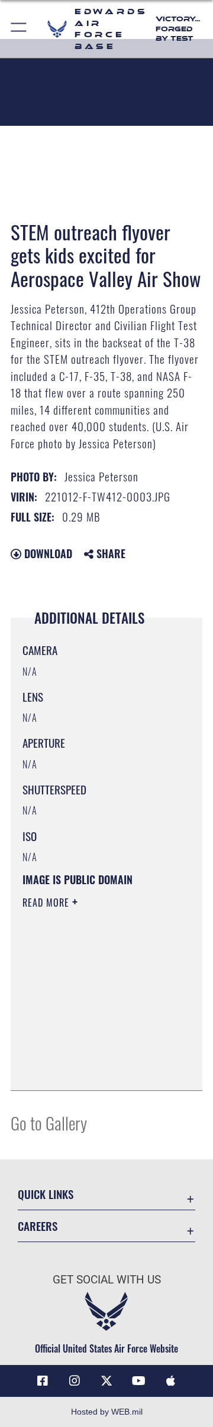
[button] (19, 29)
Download (46, 553)
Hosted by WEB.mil (107, 1411)
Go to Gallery (49, 1122)
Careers (37, 1225)
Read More (47, 902)
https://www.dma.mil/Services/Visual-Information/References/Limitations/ (94, 1068)
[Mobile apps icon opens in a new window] (170, 1381)
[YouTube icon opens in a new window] (138, 1381)
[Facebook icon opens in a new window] (42, 1381)
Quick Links (45, 1194)
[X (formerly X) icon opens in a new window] (106, 1381)
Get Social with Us (107, 1279)
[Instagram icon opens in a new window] (74, 1381)
